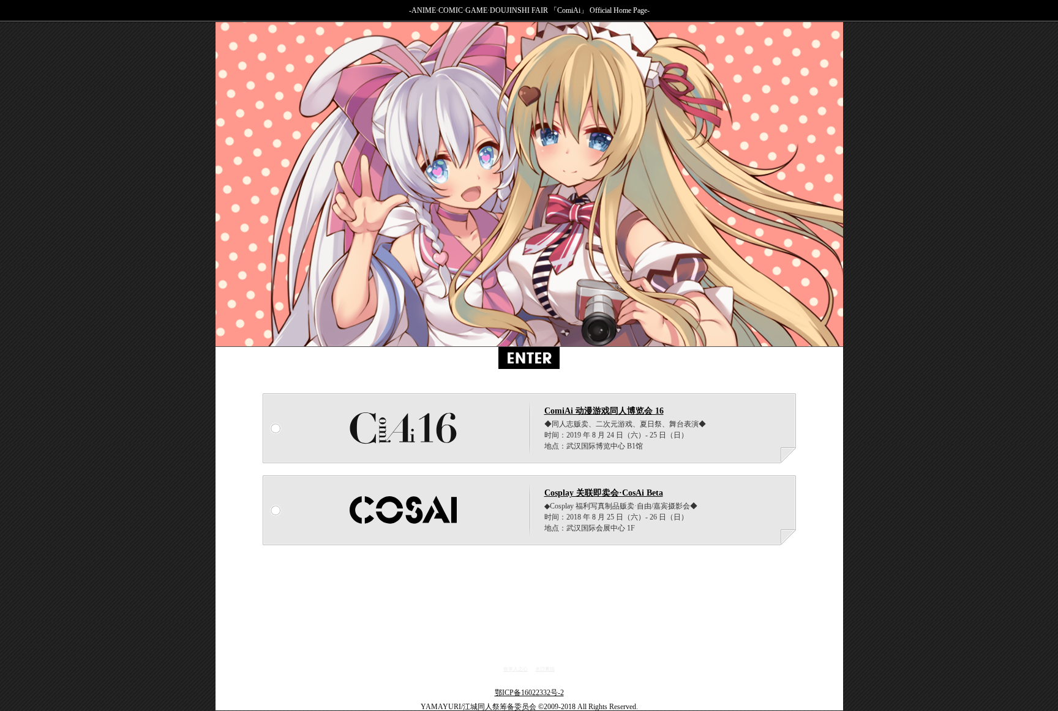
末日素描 (545, 669)
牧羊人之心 (515, 669)
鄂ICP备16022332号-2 (529, 692)
